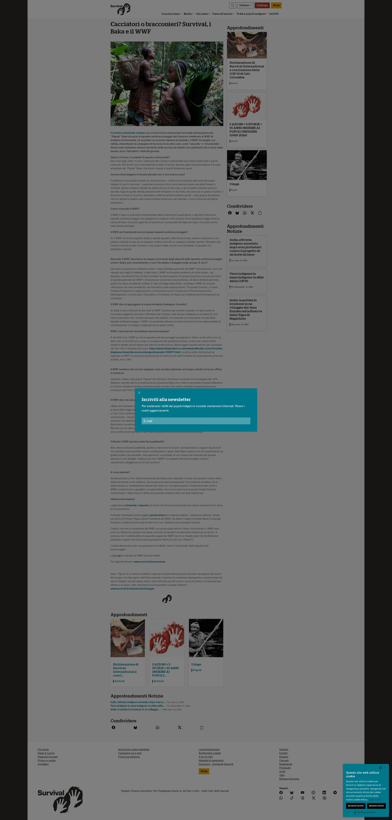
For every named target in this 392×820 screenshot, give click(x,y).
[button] (366, 812)
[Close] (139, 393)
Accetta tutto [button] (356, 806)
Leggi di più (375, 799)
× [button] (385, 768)
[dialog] (196, 410)
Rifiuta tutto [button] (376, 806)
